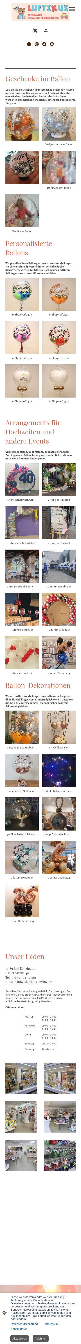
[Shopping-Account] (46, 30)
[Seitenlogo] (40, 12)
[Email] (52, 44)
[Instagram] (37, 44)
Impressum (51, 1324)
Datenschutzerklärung (24, 1324)
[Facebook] (29, 44)
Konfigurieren (19, 1329)
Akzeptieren (19, 1338)
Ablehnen (41, 1338)
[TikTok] (44, 44)
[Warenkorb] (36, 30)
